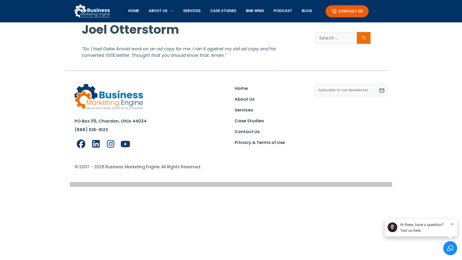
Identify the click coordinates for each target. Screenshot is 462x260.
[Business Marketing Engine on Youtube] (125, 144)
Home (133, 10)
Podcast (283, 10)
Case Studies (223, 10)
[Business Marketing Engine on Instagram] (110, 144)
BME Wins (255, 10)
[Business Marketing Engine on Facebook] (81, 144)
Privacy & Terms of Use (260, 142)
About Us (158, 10)
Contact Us (350, 11)
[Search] (364, 38)
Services (192, 10)
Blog (307, 10)
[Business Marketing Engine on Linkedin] (96, 144)
